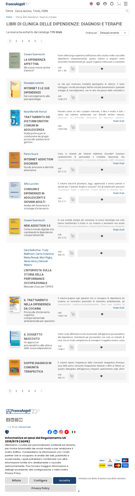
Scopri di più (118, 121)
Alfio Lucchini (31, 183)
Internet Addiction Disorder (38, 161)
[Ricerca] (127, 10)
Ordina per (91, 32)
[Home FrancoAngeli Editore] (18, 4)
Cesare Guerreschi (34, 54)
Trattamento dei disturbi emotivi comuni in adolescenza (37, 123)
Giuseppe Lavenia (34, 82)
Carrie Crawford (44, 253)
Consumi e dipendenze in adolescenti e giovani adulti (34, 195)
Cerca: (9, 11)
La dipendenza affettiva (35, 62)
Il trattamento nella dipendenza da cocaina (37, 304)
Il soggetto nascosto (33, 336)
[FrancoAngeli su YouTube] (20, 420)
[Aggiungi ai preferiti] (102, 69)
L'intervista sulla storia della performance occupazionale (38, 277)
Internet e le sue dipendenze (37, 90)
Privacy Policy (40, 488)
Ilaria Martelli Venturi (35, 111)
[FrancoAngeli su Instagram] (16, 420)
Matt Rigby (46, 257)
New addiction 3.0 (37, 225)
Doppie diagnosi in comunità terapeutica (37, 367)
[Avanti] (41, 41)
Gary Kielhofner (32, 250)
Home (9, 17)
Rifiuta (16, 480)
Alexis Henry (30, 261)
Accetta (64, 480)
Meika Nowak (31, 257)
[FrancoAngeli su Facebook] (8, 420)
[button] (90, 4)
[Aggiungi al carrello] (72, 69)
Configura (40, 480)
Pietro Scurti (31, 154)
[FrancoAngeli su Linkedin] (12, 420)
